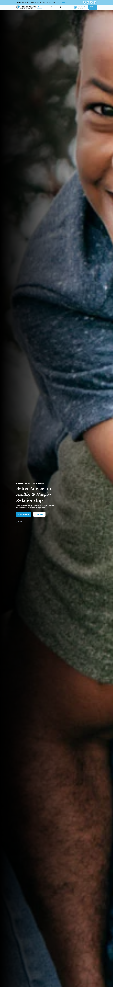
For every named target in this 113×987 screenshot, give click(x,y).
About (46, 7)
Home (39, 7)
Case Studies (62, 6)
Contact (71, 7)
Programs (53, 7)
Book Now (91, 7)
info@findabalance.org (62, 2)
